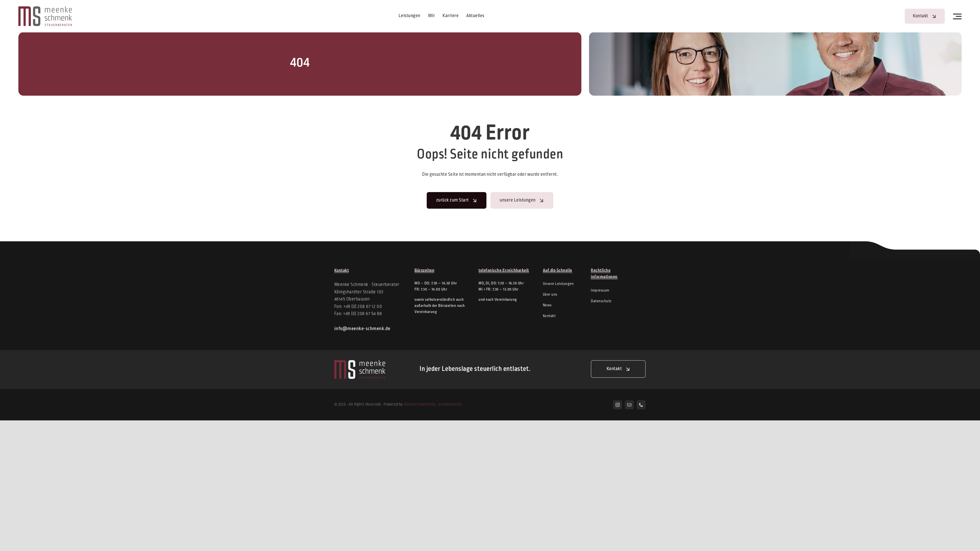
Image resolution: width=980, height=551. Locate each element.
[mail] (629, 404)
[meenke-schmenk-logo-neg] (359, 362)
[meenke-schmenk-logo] (45, 8)
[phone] (641, 404)
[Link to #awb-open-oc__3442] (957, 16)
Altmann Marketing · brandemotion (433, 404)
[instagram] (617, 404)
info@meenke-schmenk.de (362, 329)
